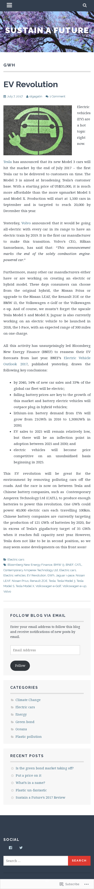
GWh (51, 575)
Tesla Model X (25, 586)
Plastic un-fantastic (31, 790)
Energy (21, 714)
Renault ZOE (38, 581)
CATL (78, 564)
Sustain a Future (47, 30)
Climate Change (28, 700)
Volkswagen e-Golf (48, 586)
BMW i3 (59, 564)
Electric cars (16, 559)
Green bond (25, 722)
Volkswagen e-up (74, 586)
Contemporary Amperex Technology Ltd (30, 570)
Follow (20, 665)
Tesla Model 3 (66, 581)
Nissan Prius (20, 581)
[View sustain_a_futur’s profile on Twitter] (21, 847)
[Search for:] (35, 861)
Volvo (26, 223)
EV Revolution (30, 84)
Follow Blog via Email (38, 615)
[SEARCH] (85, 5)
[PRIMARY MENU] (9, 5)
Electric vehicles (14, 575)
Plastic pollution (29, 736)
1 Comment (57, 96)
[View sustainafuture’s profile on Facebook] (10, 847)
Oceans (21, 729)
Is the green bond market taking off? (45, 768)
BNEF (69, 564)
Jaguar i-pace (65, 575)
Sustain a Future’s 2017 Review (40, 797)
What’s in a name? (30, 782)
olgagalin (35, 96)
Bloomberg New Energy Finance (30, 564)
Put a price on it (28, 775)
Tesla (7, 161)
